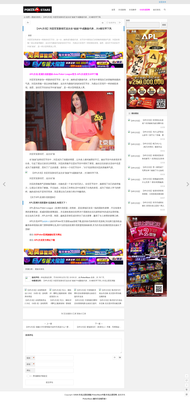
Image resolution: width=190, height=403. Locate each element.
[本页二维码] (187, 394)
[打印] (103, 22)
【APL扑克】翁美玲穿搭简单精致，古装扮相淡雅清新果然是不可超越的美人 (153, 194)
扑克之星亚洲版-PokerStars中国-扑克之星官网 (98, 395)
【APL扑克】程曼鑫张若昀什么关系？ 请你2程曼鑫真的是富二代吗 (153, 182)
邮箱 (30, 364)
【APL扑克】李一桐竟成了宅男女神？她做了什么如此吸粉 (153, 170)
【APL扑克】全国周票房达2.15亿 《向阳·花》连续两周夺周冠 (36, 303)
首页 (113, 10)
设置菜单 (162, 2)
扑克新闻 (122, 10)
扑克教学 (132, 10)
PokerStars (85, 277)
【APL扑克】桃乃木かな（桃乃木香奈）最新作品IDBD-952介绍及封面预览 (152, 147)
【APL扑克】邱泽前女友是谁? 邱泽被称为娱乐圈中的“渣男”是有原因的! (153, 123)
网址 (28, 370)
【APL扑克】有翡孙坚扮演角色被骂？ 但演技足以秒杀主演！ (153, 158)
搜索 (128, 20)
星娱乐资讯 (36, 17)
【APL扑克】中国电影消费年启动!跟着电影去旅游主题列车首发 (85, 303)
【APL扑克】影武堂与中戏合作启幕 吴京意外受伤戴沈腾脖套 (110, 303)
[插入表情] (115, 357)
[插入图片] (120, 357)
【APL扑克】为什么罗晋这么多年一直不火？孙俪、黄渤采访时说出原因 (153, 135)
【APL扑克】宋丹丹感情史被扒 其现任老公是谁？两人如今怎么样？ (153, 205)
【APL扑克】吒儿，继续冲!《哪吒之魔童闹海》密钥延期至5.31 (60, 303)
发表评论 (112, 23)
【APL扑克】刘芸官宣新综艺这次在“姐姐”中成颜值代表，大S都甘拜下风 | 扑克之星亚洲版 (79, 281)
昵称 (30, 358)
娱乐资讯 (156, 10)
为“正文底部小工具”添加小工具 (73, 314)
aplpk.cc (46, 221)
